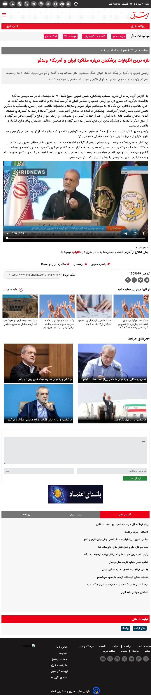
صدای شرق (109, 651)
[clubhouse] (12, 4)
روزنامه (26, 515)
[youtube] (5, 4)
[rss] (48, 4)
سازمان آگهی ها (59, 677)
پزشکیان (79, 264)
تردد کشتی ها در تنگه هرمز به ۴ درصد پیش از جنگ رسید (117, 585)
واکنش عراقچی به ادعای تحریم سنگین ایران (125, 570)
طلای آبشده (139, 628)
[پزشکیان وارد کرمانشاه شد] (112, 403)
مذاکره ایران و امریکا (54, 264)
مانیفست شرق (59, 665)
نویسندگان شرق (59, 671)
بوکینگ (125, 628)
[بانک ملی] (75, 502)
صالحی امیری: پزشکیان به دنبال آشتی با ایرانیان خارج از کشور (115, 539)
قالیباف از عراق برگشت (136, 532)
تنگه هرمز (51, 36)
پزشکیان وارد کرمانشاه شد (130, 419)
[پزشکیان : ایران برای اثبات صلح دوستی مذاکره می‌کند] (38, 403)
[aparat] (19, 4)
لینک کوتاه (69, 274)
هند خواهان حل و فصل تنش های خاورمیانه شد (123, 547)
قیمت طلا (70, 36)
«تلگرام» (76, 252)
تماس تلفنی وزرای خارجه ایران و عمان (128, 562)
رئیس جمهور (99, 264)
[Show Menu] (4, 13)
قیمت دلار (119, 36)
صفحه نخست (143, 646)
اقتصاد (102, 646)
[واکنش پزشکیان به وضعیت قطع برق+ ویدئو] (38, 363)
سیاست (143, 50)
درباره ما (63, 653)
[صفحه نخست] (75, 4)
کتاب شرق (12, 26)
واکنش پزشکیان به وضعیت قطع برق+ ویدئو (45, 379)
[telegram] (34, 4)
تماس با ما (62, 647)
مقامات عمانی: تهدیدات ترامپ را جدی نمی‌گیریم (122, 577)
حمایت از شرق (60, 659)
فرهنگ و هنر (86, 646)
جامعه (127, 646)
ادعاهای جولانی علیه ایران (134, 592)
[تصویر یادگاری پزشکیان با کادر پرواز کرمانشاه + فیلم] (112, 363)
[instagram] (41, 4)
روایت (135, 651)
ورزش (147, 651)
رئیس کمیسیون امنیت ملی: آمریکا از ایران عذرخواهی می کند (115, 555)
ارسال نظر (135, 478)
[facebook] (134, 280)
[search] (55, 4)
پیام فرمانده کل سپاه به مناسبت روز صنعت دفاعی (122, 524)
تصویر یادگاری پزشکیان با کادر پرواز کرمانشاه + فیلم (114, 379)
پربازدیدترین (75, 515)
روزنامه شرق (138, 26)
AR (62, 4)
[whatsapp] (128, 280)
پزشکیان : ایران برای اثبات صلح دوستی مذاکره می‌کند (40, 419)
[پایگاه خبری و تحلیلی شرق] (139, 15)
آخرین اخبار (125, 515)
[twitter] (26, 4)
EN (68, 4)
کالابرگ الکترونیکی (94, 36)
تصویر (124, 651)
